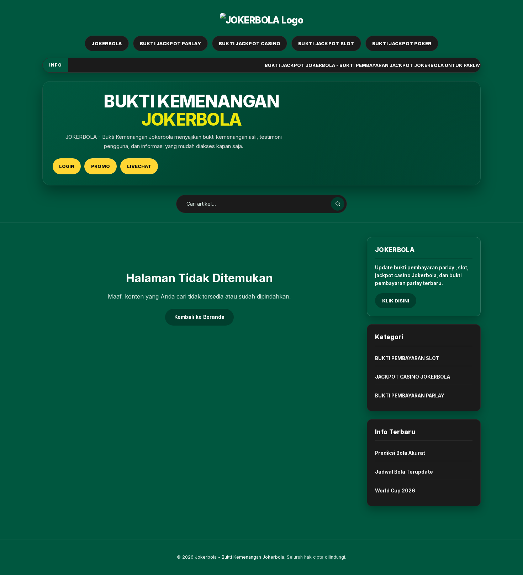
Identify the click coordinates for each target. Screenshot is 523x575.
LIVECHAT (139, 166)
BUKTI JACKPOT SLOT (326, 43)
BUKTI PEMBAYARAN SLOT (407, 358)
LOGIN (66, 166)
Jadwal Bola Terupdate (404, 472)
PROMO (100, 166)
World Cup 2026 (395, 491)
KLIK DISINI (395, 301)
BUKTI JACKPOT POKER (402, 43)
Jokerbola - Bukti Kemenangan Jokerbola (239, 557)
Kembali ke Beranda (199, 317)
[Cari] (337, 204)
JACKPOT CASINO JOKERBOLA (412, 377)
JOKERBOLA (106, 43)
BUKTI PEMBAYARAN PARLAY (409, 396)
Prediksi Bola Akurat (400, 453)
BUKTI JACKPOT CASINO (249, 43)
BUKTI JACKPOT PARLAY (170, 43)
